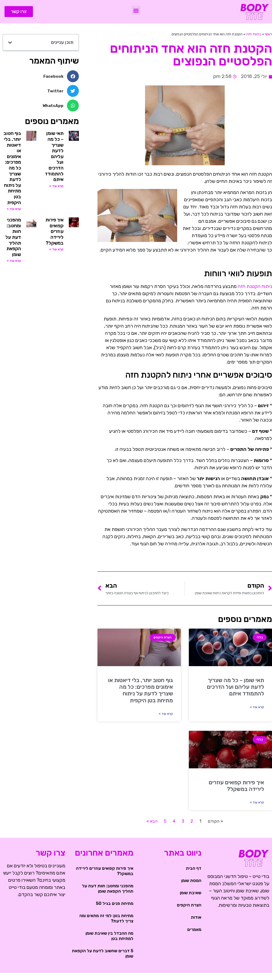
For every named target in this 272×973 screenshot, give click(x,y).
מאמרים (194, 929)
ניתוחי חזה (253, 34)
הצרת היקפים (189, 905)
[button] (136, 10)
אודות (196, 917)
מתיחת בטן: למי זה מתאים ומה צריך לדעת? (106, 918)
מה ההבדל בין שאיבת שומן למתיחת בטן (109, 936)
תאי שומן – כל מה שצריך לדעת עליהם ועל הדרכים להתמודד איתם (235, 687)
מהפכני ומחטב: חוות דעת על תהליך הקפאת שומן (13, 237)
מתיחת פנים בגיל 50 (114, 903)
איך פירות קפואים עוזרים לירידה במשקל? (236, 785)
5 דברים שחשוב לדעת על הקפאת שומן (102, 953)
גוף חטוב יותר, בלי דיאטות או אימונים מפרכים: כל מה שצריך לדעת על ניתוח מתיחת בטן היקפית (140, 690)
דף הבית (193, 868)
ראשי (268, 34)
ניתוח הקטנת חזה (255, 286)
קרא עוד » (257, 707)
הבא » (152, 821)
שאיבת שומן (190, 892)
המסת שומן (191, 880)
